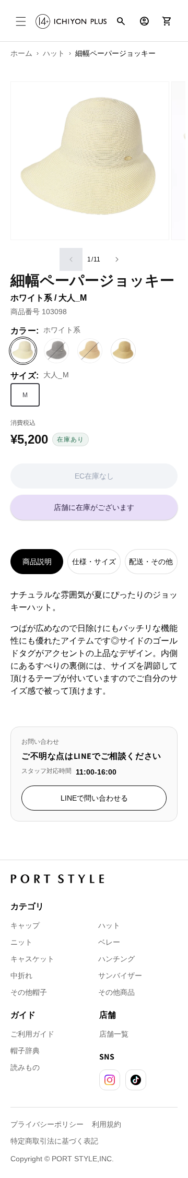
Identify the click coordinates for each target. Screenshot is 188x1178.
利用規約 (106, 1124)
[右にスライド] (116, 259)
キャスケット (32, 959)
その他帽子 (28, 992)
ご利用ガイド (32, 1034)
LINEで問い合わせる (94, 798)
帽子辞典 (25, 1050)
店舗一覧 (113, 1034)
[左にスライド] (71, 259)
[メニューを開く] (20, 21)
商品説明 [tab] (37, 561)
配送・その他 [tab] (151, 561)
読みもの (25, 1067)
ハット (109, 925)
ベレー (109, 942)
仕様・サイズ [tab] (94, 561)
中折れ (21, 975)
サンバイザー (120, 975)
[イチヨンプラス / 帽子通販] (71, 21)
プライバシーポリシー (47, 1124)
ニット (21, 942)
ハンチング (116, 959)
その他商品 (116, 992)
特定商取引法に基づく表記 (54, 1141)
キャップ (25, 925)
